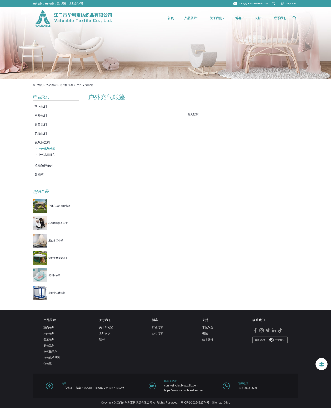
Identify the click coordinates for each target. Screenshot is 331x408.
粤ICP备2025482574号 (195, 402)
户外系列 (40, 115)
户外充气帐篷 (84, 85)
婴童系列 (40, 124)
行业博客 (157, 327)
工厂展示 (104, 333)
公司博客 (157, 333)
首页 (171, 18)
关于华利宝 (106, 327)
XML (227, 402)
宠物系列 (40, 133)
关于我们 (216, 18)
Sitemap (217, 402)
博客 (238, 18)
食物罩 (39, 174)
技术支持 (207, 339)
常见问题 (207, 327)
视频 (205, 333)
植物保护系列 (43, 165)
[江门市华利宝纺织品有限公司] (73, 28)
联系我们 (280, 18)
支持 (258, 18)
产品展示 (190, 18)
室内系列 (40, 106)
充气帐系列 (66, 85)
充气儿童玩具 (46, 154)
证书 (102, 339)
